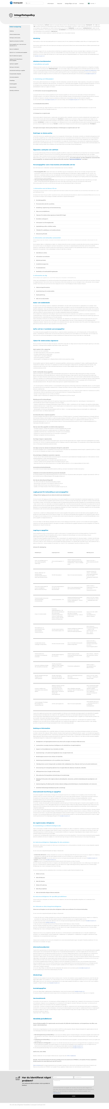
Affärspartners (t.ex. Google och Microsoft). (48, 771)
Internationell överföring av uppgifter (17, 70)
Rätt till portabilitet (41, 888)
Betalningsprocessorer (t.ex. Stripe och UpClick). (49, 756)
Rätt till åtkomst (40, 877)
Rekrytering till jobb (41, 233)
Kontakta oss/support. (42, 218)
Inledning (12, 31)
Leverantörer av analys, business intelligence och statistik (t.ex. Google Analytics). (58, 745)
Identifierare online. (41, 252)
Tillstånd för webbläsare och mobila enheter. (48, 230)
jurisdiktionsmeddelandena (90, 70)
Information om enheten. (43, 256)
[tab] (66, 200)
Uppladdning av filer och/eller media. (46, 226)
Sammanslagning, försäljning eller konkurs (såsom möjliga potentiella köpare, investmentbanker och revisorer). (66, 784)
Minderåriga (12, 80)
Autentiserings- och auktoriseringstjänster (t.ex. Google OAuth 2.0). (54, 752)
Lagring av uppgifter (14, 63)
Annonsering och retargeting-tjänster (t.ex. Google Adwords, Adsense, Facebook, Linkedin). (61, 767)
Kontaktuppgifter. (41, 200)
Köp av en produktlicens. (43, 211)
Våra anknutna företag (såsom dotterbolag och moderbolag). (52, 775)
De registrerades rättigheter (15, 73)
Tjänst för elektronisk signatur (16, 55)
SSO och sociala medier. (42, 298)
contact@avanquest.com (50, 99)
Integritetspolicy (56, 1092)
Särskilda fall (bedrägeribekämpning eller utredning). (50, 787)
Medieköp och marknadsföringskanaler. (47, 271)
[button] (50, 3)
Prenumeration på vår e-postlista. (45, 204)
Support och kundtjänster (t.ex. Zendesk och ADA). (50, 749)
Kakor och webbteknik (14, 49)
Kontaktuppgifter (13, 83)
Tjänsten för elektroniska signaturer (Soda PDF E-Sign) (51, 215)
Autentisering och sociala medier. (45, 291)
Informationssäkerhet (14, 77)
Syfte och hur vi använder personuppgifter (18, 52)
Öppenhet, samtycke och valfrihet (16, 41)
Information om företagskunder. (45, 222)
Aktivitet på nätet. (41, 260)
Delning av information (14, 67)
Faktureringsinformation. (43, 287)
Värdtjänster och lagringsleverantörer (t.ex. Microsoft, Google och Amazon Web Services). (60, 741)
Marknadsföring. (40, 294)
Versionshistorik (13, 87)
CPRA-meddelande (71, 1055)
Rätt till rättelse (40, 881)
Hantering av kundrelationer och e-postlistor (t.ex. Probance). (53, 760)
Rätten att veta (40, 873)
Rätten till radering (41, 885)
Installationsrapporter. (42, 264)
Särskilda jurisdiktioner (14, 90)
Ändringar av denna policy (15, 37)
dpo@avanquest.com (91, 73)
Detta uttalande (37, 1065)
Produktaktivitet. (40, 267)
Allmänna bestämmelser (15, 34)
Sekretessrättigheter (75, 159)
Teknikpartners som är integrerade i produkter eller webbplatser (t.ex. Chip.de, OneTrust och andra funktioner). (66, 764)
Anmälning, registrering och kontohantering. (48, 207)
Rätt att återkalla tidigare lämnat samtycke (47, 892)
